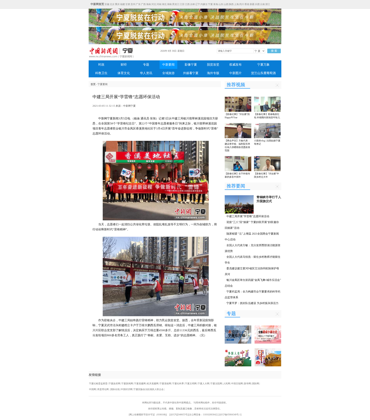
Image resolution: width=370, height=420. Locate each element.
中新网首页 (97, 4)
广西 (143, 4)
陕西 (231, 4)
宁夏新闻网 (127, 383)
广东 (138, 4)
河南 (159, 4)
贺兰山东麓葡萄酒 (263, 73)
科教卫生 (101, 73)
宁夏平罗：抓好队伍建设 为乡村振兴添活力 (252, 303)
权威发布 (235, 64)
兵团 (257, 4)
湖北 (164, 4)
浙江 (267, 4)
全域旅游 (168, 73)
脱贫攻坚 (213, 64)
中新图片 (235, 73)
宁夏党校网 (165, 383)
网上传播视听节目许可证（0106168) (148, 414)
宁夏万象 (263, 64)
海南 (148, 4)
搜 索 (274, 50)
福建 (122, 4)
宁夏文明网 (191, 383)
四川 (241, 4)
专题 (146, 64)
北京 (112, 4)
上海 (236, 4)
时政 (101, 64)
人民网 (226, 383)
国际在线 (115, 389)
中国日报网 (237, 383)
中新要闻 (168, 64)
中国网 (92, 389)
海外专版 (213, 73)
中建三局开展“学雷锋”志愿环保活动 (247, 216)
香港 (247, 4)
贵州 (133, 4)
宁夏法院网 (216, 383)
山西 (226, 4)
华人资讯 (146, 73)
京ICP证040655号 (179, 414)
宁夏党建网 (140, 383)
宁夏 (210, 4)
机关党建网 (152, 383)
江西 (187, 4)
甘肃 (127, 4)
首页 (93, 84)
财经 (124, 64)
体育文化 (124, 73)
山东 (221, 4)
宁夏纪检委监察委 (98, 383)
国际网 (255, 383)
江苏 (182, 4)
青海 (215, 4)
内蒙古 (204, 4)
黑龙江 (175, 4)
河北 (153, 4)
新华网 (247, 383)
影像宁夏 (191, 64)
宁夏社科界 (178, 383)
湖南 (169, 4)
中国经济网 (126, 389)
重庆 (117, 4)
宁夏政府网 (114, 383)
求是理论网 (103, 389)
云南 (262, 4)
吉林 (192, 4)
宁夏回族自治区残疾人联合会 (149, 389)
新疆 (252, 4)
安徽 (107, 4)
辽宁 (197, 4)
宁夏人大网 (203, 383)
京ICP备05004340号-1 (230, 414)
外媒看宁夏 (190, 73)
